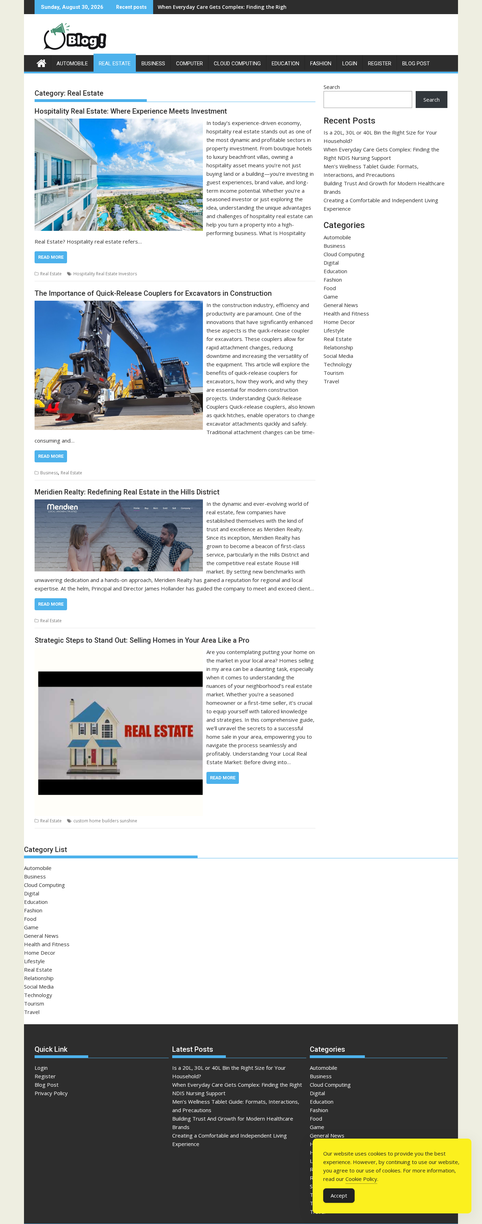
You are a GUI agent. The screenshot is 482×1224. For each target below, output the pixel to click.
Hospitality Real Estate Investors (105, 274)
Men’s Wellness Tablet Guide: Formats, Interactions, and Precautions (243, 7)
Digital (331, 262)
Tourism (334, 372)
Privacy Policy (51, 1093)
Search (332, 86)
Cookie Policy (361, 1178)
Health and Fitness (346, 313)
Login (349, 63)
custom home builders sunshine (105, 821)
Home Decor (339, 321)
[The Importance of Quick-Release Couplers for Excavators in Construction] (119, 304)
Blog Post (416, 63)
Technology (338, 364)
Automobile (72, 63)
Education (285, 63)
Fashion (320, 63)
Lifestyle (334, 330)
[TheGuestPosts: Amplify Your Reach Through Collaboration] (41, 62)
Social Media (338, 355)
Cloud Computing (237, 63)
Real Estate (115, 63)
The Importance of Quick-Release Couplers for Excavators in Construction (153, 293)
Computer (189, 63)
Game (331, 296)
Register (379, 63)
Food (330, 288)
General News (341, 304)
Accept (339, 1195)
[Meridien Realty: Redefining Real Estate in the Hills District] (119, 503)
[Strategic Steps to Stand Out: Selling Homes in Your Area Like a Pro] (119, 651)
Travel (331, 381)
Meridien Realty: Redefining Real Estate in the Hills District (127, 492)
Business (153, 63)
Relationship (338, 347)
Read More (51, 257)
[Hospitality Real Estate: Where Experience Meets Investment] (119, 122)
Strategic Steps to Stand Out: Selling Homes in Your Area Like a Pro (142, 640)
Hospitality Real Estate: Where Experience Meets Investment (131, 111)
